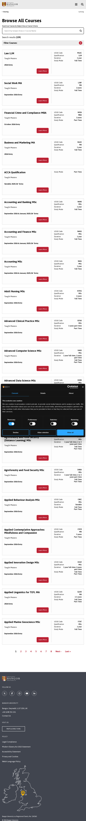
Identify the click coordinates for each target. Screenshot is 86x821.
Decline (15, 432)
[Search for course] (81, 30)
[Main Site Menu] (76, 4)
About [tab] (71, 393)
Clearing (5, 12)
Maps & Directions (14, 729)
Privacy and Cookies (10, 756)
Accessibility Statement (11, 752)
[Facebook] (12, 693)
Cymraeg (81, 11)
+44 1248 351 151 (9, 712)
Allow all (70, 432)
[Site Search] (81, 4)
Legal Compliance (9, 742)
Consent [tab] (15, 393)
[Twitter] (4, 693)
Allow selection (43, 432)
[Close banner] (83, 387)
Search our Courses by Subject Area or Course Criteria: (20, 26)
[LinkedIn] (34, 693)
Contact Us (6, 716)
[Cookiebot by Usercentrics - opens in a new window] (69, 387)
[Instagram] (19, 693)
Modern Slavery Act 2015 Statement (16, 747)
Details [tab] (43, 393)
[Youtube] (26, 693)
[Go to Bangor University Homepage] (10, 4)
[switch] (32, 423)
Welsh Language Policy (11, 761)
